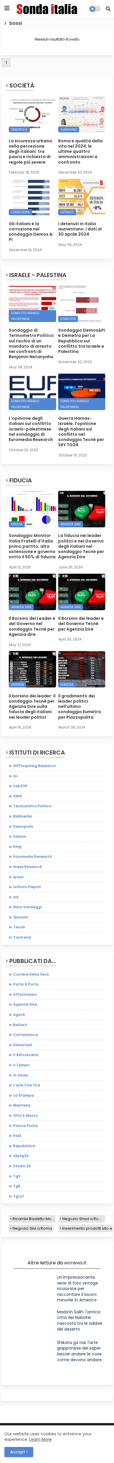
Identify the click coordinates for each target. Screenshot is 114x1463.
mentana (21, 1105)
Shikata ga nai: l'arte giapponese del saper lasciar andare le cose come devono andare (79, 1351)
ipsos (18, 876)
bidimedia (22, 816)
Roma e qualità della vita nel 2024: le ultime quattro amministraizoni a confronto (80, 151)
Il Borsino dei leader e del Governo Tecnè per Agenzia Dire (81, 624)
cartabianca (25, 1034)
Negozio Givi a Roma (32, 1228)
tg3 (16, 1176)
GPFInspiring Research (34, 765)
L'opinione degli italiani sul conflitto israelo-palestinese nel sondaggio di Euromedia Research (31, 429)
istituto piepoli (27, 886)
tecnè (19, 927)
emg (17, 846)
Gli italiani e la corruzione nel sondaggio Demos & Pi (31, 231)
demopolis (23, 826)
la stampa (23, 1095)
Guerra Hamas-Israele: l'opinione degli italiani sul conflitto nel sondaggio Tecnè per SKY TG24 (81, 431)
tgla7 (18, 1196)
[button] (108, 9)
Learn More (40, 1439)
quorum (20, 917)
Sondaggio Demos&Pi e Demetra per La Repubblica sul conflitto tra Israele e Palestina (81, 341)
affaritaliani (25, 994)
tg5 (16, 1186)
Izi (15, 776)
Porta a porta (26, 984)
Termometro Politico (32, 806)
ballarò (20, 1024)
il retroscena (25, 1054)
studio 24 (22, 1165)
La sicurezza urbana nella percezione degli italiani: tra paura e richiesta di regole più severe (30, 151)
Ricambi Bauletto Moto (34, 1219)
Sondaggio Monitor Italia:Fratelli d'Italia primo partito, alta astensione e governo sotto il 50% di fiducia (32, 546)
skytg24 (21, 1155)
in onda (20, 1075)
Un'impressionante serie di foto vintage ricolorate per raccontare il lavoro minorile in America (77, 1288)
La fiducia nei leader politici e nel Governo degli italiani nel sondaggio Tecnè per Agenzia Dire (81, 546)
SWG (17, 796)
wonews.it (75, 1262)
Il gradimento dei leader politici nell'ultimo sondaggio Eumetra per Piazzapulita (79, 706)
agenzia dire (25, 1004)
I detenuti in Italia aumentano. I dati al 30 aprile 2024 (80, 229)
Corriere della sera (31, 974)
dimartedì (22, 1044)
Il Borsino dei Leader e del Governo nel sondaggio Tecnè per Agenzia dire (32, 626)
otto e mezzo (25, 1115)
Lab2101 (20, 785)
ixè (15, 897)
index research (27, 866)
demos (19, 836)
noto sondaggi (27, 906)
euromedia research (32, 856)
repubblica (24, 1145)
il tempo (21, 1065)
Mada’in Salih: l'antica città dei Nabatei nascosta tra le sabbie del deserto (79, 1320)
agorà (19, 1014)
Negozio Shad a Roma (83, 1219)
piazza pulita (25, 1125)
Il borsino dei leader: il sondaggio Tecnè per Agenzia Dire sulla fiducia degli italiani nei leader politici (32, 706)
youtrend (22, 937)
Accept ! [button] (18, 1452)
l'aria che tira (26, 1085)
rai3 (17, 1135)
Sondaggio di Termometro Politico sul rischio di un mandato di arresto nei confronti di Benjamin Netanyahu (31, 343)
